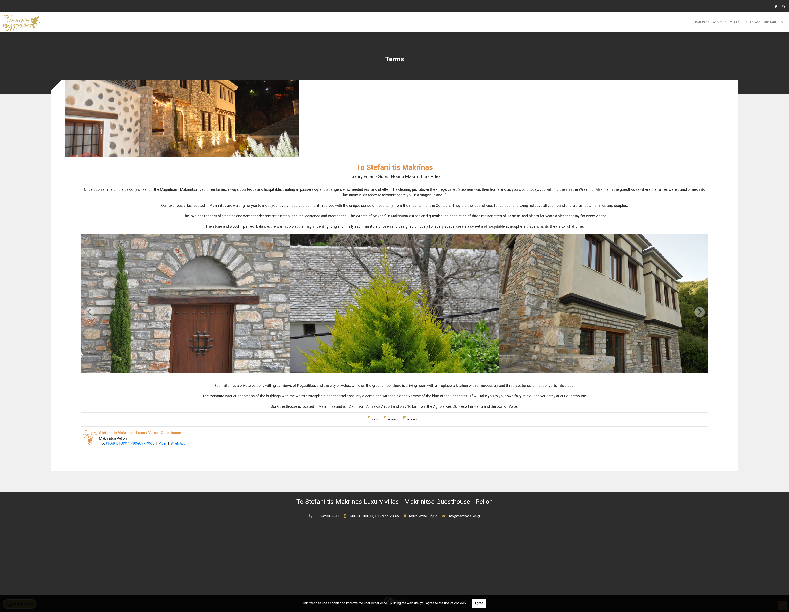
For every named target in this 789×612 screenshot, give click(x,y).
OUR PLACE (753, 22)
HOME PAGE (701, 22)
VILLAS (735, 22)
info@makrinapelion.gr (464, 516)
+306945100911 (118, 443)
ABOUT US (719, 22)
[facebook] (776, 6)
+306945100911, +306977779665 (374, 516)
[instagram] (783, 6)
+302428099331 (327, 516)
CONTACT (770, 22)
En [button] (782, 22)
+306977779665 (142, 443)
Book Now (412, 419)
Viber (162, 443)
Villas (375, 419)
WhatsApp (178, 443)
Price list (392, 419)
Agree (479, 603)
